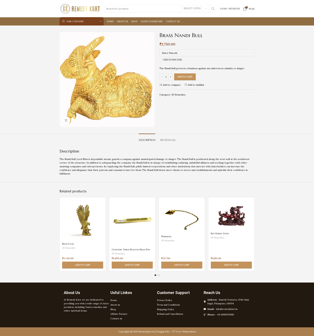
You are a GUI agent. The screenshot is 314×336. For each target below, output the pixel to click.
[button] (82, 265)
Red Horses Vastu (220, 233)
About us (115, 304)
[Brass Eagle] (82, 220)
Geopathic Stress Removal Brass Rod (131, 249)
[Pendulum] (181, 216)
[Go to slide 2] (158, 275)
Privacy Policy (164, 300)
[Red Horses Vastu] (231, 215)
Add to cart (184, 76)
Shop (113, 309)
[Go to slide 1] (155, 275)
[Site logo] (80, 8)
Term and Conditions (168, 304)
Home (113, 300)
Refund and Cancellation (170, 313)
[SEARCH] (213, 8)
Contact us (116, 318)
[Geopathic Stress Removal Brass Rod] (132, 223)
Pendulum (166, 236)
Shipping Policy (165, 309)
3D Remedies (178, 94)
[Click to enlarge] (66, 120)
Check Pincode (172, 59)
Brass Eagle (68, 243)
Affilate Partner (118, 313)
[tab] (147, 139)
